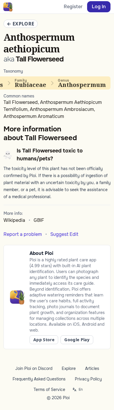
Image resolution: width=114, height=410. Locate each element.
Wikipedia (14, 220)
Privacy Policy (88, 379)
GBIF (39, 220)
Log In (99, 7)
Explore (69, 368)
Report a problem (23, 234)
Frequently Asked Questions (39, 379)
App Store (43, 339)
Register (73, 7)
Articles (92, 368)
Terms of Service (49, 389)
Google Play (76, 339)
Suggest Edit (64, 234)
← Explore (20, 23)
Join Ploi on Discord (33, 368)
